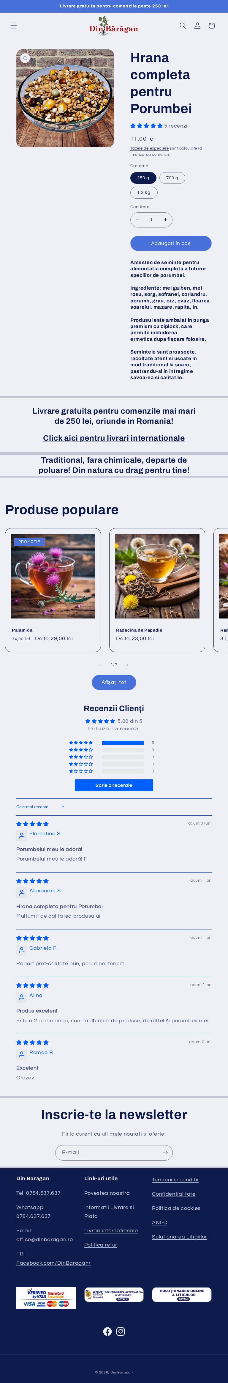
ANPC (159, 1222)
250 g (143, 177)
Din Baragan (121, 1372)
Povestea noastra (107, 1193)
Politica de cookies (176, 1208)
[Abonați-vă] (165, 1153)
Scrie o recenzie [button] (114, 785)
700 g (172, 177)
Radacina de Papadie (139, 630)
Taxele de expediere (149, 148)
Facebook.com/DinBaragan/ (53, 1263)
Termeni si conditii (175, 1180)
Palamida (22, 630)
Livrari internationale (111, 1230)
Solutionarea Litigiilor (179, 1237)
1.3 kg (144, 192)
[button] (14, 25)
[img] (32, 824)
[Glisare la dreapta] (127, 664)
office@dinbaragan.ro (44, 1239)
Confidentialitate (173, 1194)
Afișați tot (114, 682)
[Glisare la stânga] (100, 664)
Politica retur (100, 1245)
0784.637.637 (43, 1193)
